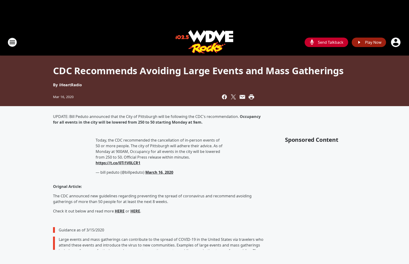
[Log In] (396, 42)
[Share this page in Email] (242, 97)
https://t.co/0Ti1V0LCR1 (118, 162)
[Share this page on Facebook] (224, 97)
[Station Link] (204, 42)
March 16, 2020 (159, 172)
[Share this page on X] (233, 97)
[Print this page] (251, 97)
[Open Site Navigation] (12, 42)
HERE (119, 211)
